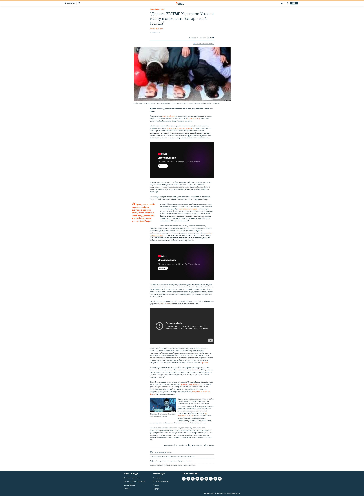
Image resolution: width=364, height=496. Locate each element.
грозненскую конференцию (191, 384)
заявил (197, 370)
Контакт (126, 489)
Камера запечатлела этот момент (179, 128)
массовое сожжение (165, 304)
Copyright (156, 489)
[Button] (193, 38)
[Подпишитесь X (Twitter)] (193, 479)
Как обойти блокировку (161, 481)
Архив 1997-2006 (129, 485)
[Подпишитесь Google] (184, 479)
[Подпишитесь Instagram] (206, 479)
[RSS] (211, 479)
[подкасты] (287, 3)
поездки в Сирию (168, 116)
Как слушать (157, 478)
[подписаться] (220, 479)
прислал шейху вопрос (188, 209)
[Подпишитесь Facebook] (188, 479)
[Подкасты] (215, 479)
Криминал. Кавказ (157, 9)
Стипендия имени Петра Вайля (134, 481)
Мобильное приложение (132, 478)
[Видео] (282, 3)
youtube (205, 363)
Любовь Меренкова (156, 28)
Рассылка (156, 485)
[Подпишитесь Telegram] (202, 479)
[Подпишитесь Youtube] (197, 479)
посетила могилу (193, 118)
